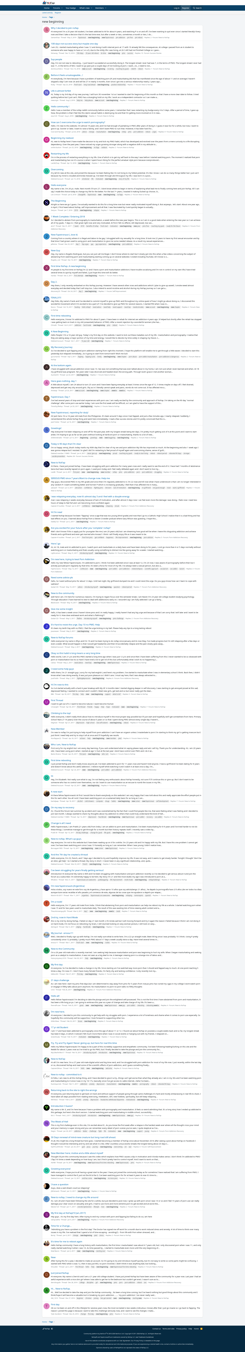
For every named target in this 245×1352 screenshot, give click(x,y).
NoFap (47, 1329)
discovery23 (55, 291)
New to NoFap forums (62, 637)
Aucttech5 (55, 375)
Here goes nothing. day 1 (64, 381)
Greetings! (56, 428)
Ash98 (53, 1162)
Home (46, 8)
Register (58, 12)
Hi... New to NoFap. (60, 1288)
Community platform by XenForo (104, 1334)
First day (55, 1304)
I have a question (60, 1184)
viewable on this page (152, 1341)
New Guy (55, 250)
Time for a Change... (61, 1225)
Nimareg (54, 53)
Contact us (156, 1329)
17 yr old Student (59, 1027)
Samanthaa (55, 37)
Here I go (55, 543)
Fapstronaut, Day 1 (60, 396)
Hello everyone (58, 185)
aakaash (54, 488)
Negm (53, 1131)
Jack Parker (55, 422)
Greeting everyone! (61, 1168)
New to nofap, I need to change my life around (74, 1197)
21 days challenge (60, 980)
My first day (57, 964)
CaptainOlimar (56, 1068)
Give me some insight (62, 608)
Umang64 (54, 707)
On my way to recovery (62, 807)
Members (99, 8)
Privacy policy (181, 1329)
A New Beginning (59, 331)
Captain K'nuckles (57, 506)
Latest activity (47, 12)
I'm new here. (58, 1011)
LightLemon (55, 553)
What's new (84, 8)
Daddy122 (55, 521)
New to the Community (63, 948)
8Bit (52, 694)
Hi (52, 775)
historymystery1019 (58, 958)
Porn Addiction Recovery (144, 506)
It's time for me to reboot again (66, 1241)
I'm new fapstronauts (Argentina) (68, 885)
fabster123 (55, 1207)
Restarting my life (60, 153)
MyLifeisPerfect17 (57, 1052)
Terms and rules (168, 1329)
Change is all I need (61, 823)
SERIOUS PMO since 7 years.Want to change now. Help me (80, 478)
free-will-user (56, 1005)
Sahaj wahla (55, 1219)
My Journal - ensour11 (62, 933)
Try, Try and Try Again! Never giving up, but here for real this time (84, 1043)
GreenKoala (55, 1037)
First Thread (57, 700)
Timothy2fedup (57, 406)
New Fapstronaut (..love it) (64, 234)
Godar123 (54, 587)
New (53, 1257)
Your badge (71, 8)
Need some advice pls (62, 577)
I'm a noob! (56, 901)
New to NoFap (163, 37)
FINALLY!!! (56, 297)
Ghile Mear (55, 1021)
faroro (53, 307)
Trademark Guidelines (146, 1337)
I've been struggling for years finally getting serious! (77, 870)
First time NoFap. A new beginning (68, 266)
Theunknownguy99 (58, 911)
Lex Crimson (55, 194)
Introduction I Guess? (62, 1105)
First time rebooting (61, 315)
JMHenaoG (55, 1191)
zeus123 (54, 116)
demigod (54, 927)
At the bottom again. (61, 365)
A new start (56, 791)
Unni (53, 990)
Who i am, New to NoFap (63, 744)
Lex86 (53, 472)
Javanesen (55, 631)
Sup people (56, 59)
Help (190, 1329)
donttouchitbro (57, 69)
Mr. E (52, 1115)
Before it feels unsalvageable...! (67, 75)
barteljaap (55, 801)
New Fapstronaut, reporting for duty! (69, 412)
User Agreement (124, 1341)
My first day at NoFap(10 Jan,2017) (68, 1212)
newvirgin (54, 100)
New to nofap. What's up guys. (66, 838)
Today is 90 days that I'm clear (66, 443)
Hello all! (55, 995)
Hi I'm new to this (59, 684)
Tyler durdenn (56, 1314)
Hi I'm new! (56, 512)
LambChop (55, 163)
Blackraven (55, 602)
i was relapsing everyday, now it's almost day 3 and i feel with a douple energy (90, 496)
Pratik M (54, 832)
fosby (53, 84)
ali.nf (52, 226)
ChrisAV (54, 325)
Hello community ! (60, 106)
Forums (56, 8)
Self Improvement (119, 291)
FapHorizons (56, 569)
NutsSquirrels (56, 1084)
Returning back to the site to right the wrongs (74, 1090)
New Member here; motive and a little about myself (77, 1153)
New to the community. (63, 593)
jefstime (54, 244)
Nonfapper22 (56, 738)
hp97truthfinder (57, 1147)
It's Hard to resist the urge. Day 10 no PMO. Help (75, 624)
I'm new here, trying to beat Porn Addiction (72, 559)
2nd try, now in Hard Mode (64, 917)
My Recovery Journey (61, 347)
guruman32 (55, 356)
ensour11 (54, 942)
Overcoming (57, 169)
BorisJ (53, 1235)
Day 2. (54, 281)
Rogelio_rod (55, 260)
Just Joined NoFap (60, 1272)
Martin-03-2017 (56, 895)
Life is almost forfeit (61, 90)
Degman (54, 722)
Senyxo (54, 210)
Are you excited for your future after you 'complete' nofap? (80, 527)
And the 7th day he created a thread (69, 854)
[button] (62, 8)
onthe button (56, 147)
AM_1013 (54, 1298)
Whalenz (54, 880)
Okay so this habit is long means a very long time (75, 653)
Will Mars (54, 1099)
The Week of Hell (59, 1121)
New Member (58, 728)
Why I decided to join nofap (64, 27)
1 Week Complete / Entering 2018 (68, 216)
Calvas (53, 662)
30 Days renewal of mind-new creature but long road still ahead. (83, 1137)
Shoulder (54, 1267)
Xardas (53, 275)
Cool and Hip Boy (57, 132)
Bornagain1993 (56, 848)
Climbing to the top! (61, 713)
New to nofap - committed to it (66, 1074)
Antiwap (54, 390)
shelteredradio (56, 437)
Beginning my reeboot (62, 137)
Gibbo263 (54, 974)
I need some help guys (62, 668)
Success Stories (155, 53)
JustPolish (54, 678)
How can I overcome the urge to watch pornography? (78, 122)
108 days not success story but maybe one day (74, 43)
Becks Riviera (56, 754)
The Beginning (58, 200)
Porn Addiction (56, 572)
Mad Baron (55, 1251)
